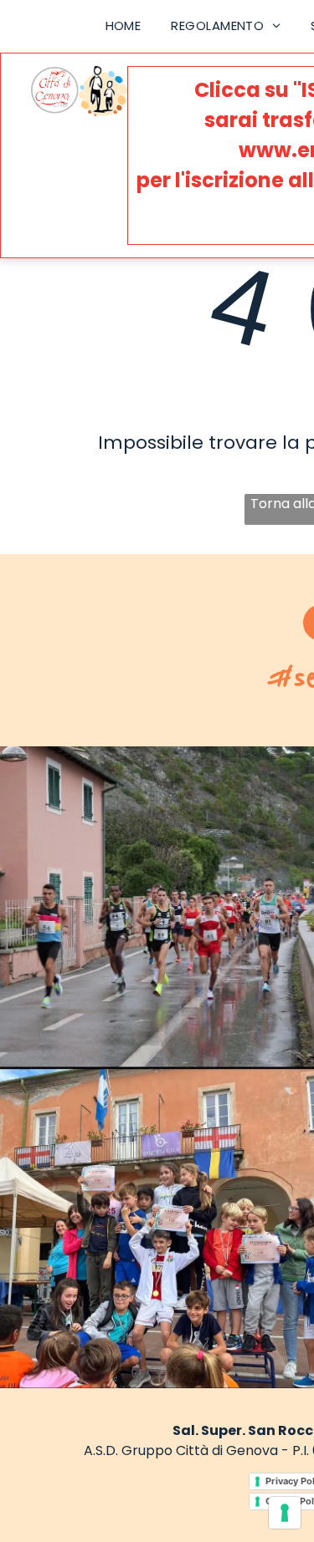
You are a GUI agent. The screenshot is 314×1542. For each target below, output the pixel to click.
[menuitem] (123, 26)
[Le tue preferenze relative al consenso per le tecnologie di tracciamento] (285, 1513)
